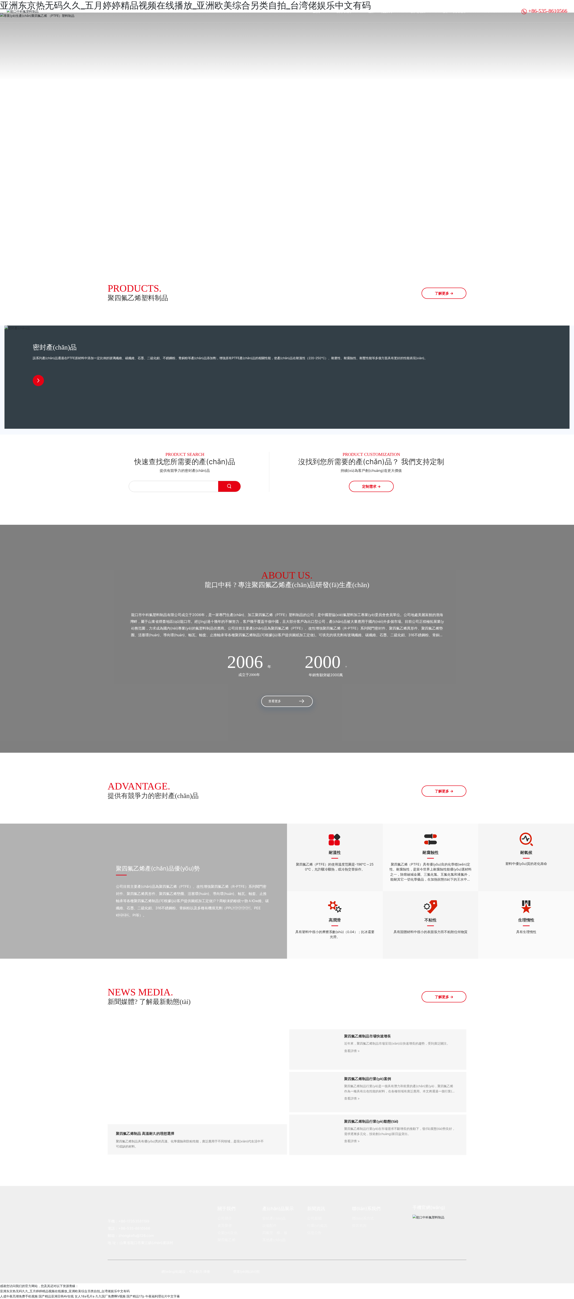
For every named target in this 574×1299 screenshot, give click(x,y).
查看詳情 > (352, 1051)
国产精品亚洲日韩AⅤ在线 (56, 1296)
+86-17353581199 (133, 1221)
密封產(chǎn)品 (55, 347)
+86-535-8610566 (547, 11)
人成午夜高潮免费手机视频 (19, 1296)
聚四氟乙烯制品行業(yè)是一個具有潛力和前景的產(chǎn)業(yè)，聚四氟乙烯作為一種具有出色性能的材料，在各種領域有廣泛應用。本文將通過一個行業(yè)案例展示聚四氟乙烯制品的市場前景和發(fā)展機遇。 (399, 1091)
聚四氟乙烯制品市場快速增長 (367, 1036)
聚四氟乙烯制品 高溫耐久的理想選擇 (145, 1133)
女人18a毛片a (84, 1296)
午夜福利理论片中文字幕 (162, 1296)
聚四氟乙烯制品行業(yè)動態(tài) (371, 1121)
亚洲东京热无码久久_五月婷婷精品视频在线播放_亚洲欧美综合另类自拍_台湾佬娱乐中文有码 (65, 1291)
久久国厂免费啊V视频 (110, 1296)
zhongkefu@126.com (136, 1235)
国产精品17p (135, 1296)
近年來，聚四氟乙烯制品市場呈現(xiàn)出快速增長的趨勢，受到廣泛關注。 (397, 1043)
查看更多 (274, 701)
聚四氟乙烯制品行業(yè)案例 (367, 1078)
